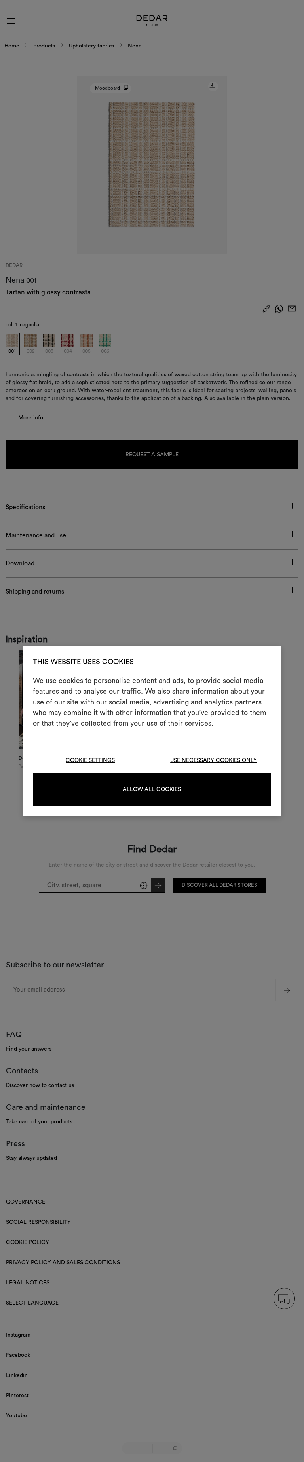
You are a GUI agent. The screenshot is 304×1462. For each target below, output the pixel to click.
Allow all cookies (152, 789)
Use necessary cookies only (213, 760)
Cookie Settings (90, 760)
